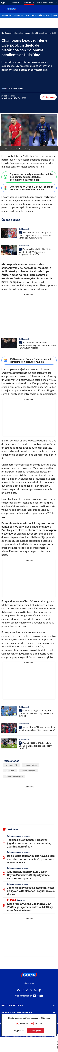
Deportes (24, 1023)
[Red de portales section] (54, 1005)
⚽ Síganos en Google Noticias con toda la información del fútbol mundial (31, 360)
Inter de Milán (31, 765)
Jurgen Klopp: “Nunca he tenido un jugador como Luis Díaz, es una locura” (37, 728)
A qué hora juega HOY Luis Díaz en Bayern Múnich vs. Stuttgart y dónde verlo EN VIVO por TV (28, 875)
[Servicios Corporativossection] (54, 1012)
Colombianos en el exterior (18, 836)
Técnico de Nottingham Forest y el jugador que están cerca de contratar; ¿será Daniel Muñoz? (29, 843)
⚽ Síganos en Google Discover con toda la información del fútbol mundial (31, 188)
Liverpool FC (11, 765)
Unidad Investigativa (45, 2)
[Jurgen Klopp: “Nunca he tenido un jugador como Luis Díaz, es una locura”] (9, 728)
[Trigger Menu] (3, 9)
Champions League (14, 776)
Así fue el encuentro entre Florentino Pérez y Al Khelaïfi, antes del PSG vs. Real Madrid (37, 345)
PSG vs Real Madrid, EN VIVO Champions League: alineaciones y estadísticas (35, 745)
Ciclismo (21, 900)
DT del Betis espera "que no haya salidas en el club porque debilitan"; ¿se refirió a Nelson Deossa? (31, 859)
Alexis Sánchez (28, 771)
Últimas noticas (15, 2)
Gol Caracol (29, 2)
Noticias (38, 1023)
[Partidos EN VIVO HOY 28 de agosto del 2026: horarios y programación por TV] (9, 250)
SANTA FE (18, 15)
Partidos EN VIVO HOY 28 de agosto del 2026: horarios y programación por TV (35, 251)
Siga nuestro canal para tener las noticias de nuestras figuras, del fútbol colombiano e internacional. (31, 177)
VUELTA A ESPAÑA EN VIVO (38, 15)
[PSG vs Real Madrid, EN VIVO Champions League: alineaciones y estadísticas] (9, 743)
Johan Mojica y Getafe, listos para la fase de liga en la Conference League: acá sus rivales (31, 891)
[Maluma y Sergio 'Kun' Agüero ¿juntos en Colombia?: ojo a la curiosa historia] (9, 711)
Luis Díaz (10, 771)
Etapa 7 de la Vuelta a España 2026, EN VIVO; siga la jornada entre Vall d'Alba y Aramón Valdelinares (30, 907)
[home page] (3, 2)
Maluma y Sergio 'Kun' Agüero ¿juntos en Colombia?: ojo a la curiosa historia (36, 713)
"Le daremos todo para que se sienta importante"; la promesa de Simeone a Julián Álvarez (35, 235)
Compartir (50, 97)
